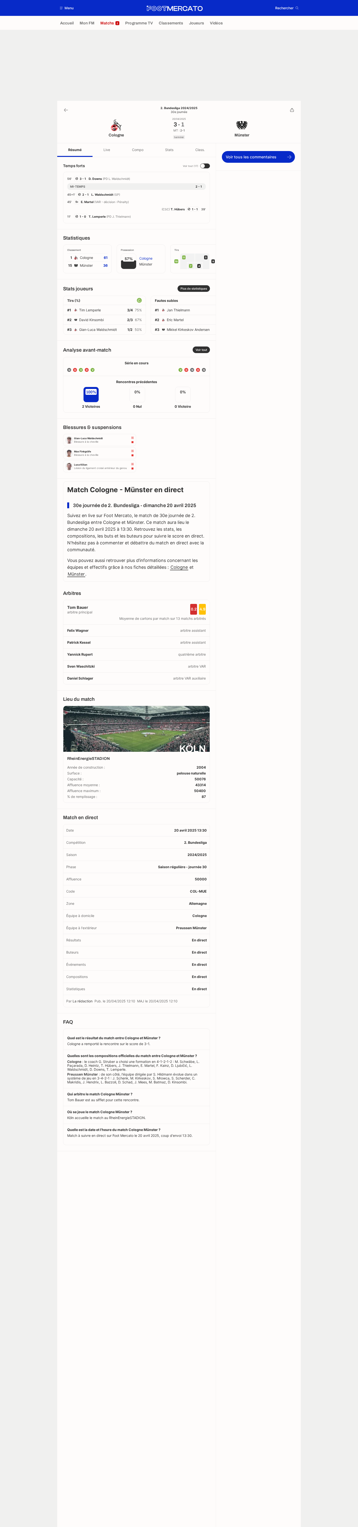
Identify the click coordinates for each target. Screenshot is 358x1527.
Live (107, 150)
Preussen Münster (191, 928)
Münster (76, 574)
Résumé (75, 150)
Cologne (179, 567)
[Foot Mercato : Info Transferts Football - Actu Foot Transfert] (174, 8)
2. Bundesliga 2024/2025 (179, 108)
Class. (200, 150)
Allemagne (198, 903)
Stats (169, 150)
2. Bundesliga (195, 842)
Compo (137, 150)
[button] (66, 8)
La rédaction (83, 1001)
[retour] (66, 110)
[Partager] (292, 110)
